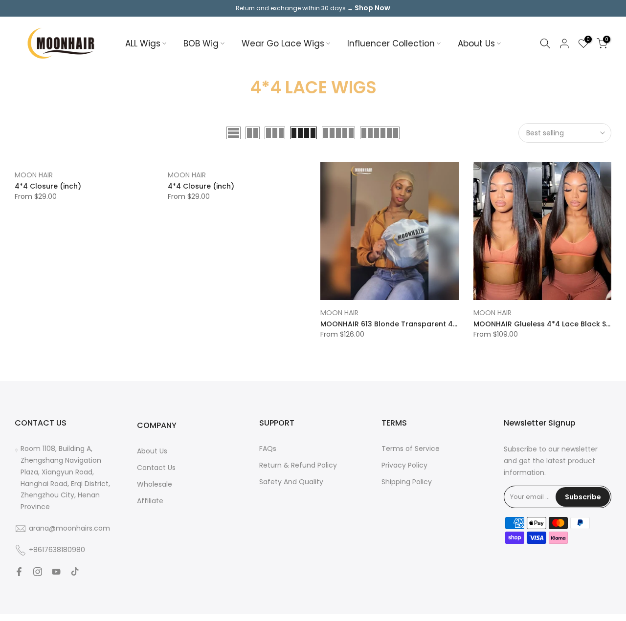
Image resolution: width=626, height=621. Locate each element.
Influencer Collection (391, 43)
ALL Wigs (142, 43)
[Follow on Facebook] (19, 572)
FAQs (267, 448)
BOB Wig (201, 43)
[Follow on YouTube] (56, 572)
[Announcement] (313, 8)
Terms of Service (410, 448)
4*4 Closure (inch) (48, 186)
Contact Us (156, 467)
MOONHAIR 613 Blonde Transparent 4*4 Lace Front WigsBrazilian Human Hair (456, 324)
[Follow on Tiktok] (74, 572)
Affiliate (150, 501)
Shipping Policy (406, 482)
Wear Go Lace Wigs (283, 43)
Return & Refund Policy (298, 465)
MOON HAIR (34, 175)
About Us (476, 43)
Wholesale (154, 484)
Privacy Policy (404, 465)
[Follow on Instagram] (37, 572)
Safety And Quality (291, 482)
